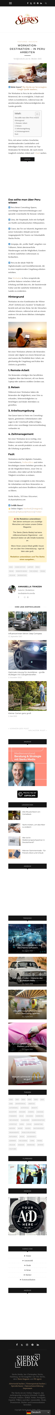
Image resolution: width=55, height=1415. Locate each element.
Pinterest (30, 512)
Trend (42, 571)
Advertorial (20, 1103)
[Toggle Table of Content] (36, 114)
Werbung (31, 1144)
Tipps (32, 1140)
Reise (11, 571)
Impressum (27, 1388)
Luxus (29, 1124)
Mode (20, 1128)
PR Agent (37, 1379)
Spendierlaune (17, 1386)
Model (28, 1128)
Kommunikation (38, 1120)
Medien (12, 1128)
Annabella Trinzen (30, 586)
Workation (17, 278)
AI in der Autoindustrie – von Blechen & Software (27, 946)
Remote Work (21, 571)
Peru (38, 567)
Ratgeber (13, 1136)
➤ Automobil (27, 1260)
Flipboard (21, 512)
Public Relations (28, 1132)
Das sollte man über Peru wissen (27, 118)
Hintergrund (19, 120)
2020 (11, 1099)
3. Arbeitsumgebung (22, 128)
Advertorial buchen (17, 1383)
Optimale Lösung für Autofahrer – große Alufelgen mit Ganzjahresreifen (26, 673)
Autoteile (25, 1107)
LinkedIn (12, 512)
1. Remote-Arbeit (21, 123)
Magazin (33, 42)
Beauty (34, 1107)
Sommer (12, 1140)
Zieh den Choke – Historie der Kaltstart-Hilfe (27, 979)
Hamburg (39, 1116)
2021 (17, 1099)
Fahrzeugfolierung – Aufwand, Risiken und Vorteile (27, 1045)
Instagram (37, 508)
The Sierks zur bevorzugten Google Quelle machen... (32, 88)
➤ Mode (27, 1265)
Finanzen (12, 1116)
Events (31, 1112)
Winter (40, 1144)
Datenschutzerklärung (34, 1386)
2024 (36, 1099)
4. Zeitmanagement (22, 131)
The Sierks (34, 571)
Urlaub (37, 153)
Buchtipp (12, 1112)
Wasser (21, 1144)
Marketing (38, 1124)
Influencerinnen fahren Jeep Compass (25, 633)
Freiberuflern (27, 462)
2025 (11, 567)
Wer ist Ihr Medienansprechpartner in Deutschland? (33, 840)
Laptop (30, 567)
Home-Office (20, 567)
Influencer (13, 1120)
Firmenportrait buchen (35, 1383)
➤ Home (27, 1256)
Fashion (40, 1112)
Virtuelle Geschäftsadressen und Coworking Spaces (27, 1012)
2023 (29, 1099)
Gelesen (29, 1116)
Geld (21, 1116)
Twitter (38, 512)
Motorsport (39, 1128)
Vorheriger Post (19, 728)
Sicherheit (31, 1136)
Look (22, 1124)
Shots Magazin (24, 1379)
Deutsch (36, 1412)
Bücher (22, 1112)
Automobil (13, 1107)
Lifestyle (13, 1124)
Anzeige (32, 1103)
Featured (22, 42)
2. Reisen (18, 126)
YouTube (12, 1149)
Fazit (16, 134)
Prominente (14, 1132)
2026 (11, 1103)
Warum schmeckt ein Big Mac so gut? (27, 1078)
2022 (23, 1099)
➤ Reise (27, 1270)
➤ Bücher (27, 1275)
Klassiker (25, 1120)
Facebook (27, 508)
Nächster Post (37, 730)
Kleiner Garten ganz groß (19, 713)
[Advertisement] (27, 178)
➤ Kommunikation (27, 1279)
